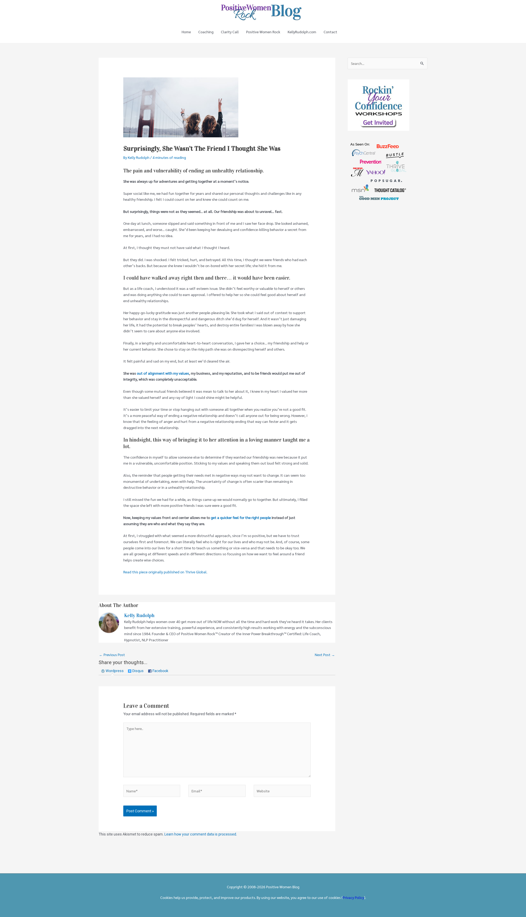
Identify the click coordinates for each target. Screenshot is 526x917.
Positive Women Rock (263, 31)
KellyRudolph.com (302, 31)
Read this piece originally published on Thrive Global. (165, 571)
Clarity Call (230, 31)
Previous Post (112, 654)
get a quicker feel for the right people (241, 517)
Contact (330, 31)
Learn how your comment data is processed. (200, 834)
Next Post (325, 654)
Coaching (205, 31)
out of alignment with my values (163, 373)
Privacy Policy (353, 897)
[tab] (112, 671)
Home (186, 31)
